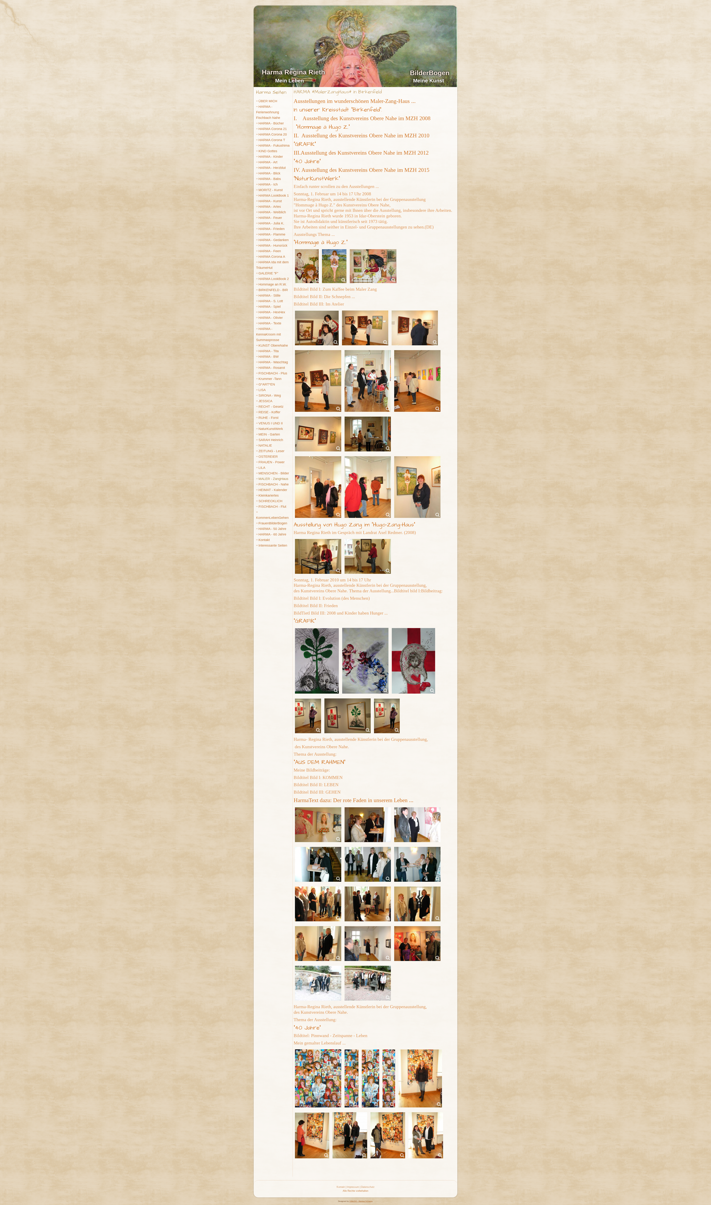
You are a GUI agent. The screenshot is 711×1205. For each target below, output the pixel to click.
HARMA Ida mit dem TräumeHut (272, 265)
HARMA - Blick (269, 173)
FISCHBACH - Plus (272, 373)
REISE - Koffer (269, 412)
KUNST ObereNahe (273, 345)
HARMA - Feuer (270, 218)
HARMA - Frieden (271, 229)
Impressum (353, 1187)
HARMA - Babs (269, 179)
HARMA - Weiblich (272, 212)
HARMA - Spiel (269, 306)
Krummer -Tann (269, 379)
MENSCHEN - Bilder (273, 473)
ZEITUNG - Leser (271, 451)
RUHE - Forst (268, 418)
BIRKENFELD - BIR (273, 290)
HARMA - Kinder (270, 156)
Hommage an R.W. (272, 284)
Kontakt (264, 540)
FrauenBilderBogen (272, 523)
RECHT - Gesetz (270, 406)
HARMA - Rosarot (271, 368)
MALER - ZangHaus (273, 479)
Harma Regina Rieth (293, 72)
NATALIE (265, 445)
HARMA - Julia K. (271, 223)
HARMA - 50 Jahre (272, 529)
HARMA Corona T (271, 140)
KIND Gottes (267, 151)
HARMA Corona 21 (272, 129)
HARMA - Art (267, 162)
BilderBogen (430, 73)
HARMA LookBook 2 (273, 279)
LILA (261, 468)
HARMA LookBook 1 (273, 195)
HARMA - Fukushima (274, 145)
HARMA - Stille (269, 295)
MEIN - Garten (269, 434)
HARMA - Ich (268, 184)
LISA (262, 390)
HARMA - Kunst (270, 201)
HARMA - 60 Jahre (272, 534)
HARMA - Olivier (270, 318)
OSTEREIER (268, 456)
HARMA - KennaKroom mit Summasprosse (268, 334)
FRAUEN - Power (271, 462)
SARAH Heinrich (270, 440)
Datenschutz (368, 1187)
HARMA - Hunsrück (272, 245)
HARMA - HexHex (271, 312)
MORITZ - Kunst (270, 190)
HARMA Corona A (271, 256)
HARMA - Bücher (271, 123)
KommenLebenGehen (272, 518)
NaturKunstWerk (270, 429)
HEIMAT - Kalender (272, 490)
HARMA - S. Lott (270, 301)
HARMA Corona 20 (272, 134)
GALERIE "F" (268, 273)
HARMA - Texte (269, 323)
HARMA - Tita (268, 351)
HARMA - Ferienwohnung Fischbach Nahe (268, 112)
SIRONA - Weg (269, 395)
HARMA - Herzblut (272, 168)
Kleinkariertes (268, 495)
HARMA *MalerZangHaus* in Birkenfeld (338, 92)
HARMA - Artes (269, 206)
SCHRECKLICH (270, 501)
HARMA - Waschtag (273, 362)
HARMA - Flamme (271, 234)
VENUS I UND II (270, 423)
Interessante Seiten (272, 545)
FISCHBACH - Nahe (273, 484)
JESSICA (265, 401)
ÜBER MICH (267, 101)
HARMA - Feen (269, 251)
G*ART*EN (266, 384)
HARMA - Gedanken (273, 240)
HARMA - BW (268, 356)
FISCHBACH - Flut (272, 506)
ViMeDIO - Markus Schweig (361, 1201)
